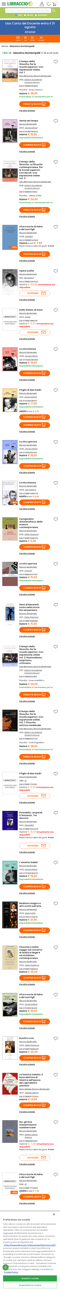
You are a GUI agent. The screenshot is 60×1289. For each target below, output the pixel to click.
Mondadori (29, 277)
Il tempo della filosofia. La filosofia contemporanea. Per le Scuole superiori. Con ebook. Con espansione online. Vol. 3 (31, 170)
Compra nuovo (32, 145)
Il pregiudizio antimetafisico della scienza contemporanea (30, 523)
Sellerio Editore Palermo (31, 1136)
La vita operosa (28, 441)
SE (25, 780)
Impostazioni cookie (30, 1285)
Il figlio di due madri (30, 389)
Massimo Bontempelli (42, 76)
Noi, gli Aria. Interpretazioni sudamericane (27, 1124)
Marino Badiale (25, 1089)
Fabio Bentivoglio (26, 76)
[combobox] (28, 10)
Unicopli (28, 570)
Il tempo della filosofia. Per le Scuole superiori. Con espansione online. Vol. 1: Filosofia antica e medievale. (31, 718)
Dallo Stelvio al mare (31, 309)
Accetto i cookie (30, 1278)
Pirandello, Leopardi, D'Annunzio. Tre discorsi (31, 815)
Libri (20, 15)
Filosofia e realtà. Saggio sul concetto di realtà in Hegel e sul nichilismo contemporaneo (30, 952)
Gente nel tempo (28, 120)
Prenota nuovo (32, 104)
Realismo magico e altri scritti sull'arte (30, 905)
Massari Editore (31, 1092)
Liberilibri (29, 236)
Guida (27, 317)
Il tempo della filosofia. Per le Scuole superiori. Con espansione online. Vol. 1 (31, 67)
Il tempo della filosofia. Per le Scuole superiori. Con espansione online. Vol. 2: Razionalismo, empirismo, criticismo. (31, 655)
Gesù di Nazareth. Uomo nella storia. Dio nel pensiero (29, 607)
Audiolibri (42, 15)
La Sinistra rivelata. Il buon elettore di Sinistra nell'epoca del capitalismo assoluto (31, 1080)
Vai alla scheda (27, 110)
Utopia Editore (31, 127)
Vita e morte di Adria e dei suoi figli (31, 228)
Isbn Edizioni (30, 489)
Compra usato (32, 425)
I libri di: (7, 53)
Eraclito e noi (26, 1038)
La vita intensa (27, 348)
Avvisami (32, 293)
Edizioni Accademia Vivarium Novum (33, 81)
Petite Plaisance (31, 534)
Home (5, 46)
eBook (29, 15)
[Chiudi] (54, 1214)
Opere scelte (26, 270)
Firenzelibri (29, 825)
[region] (30, 1250)
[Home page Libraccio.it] (20, 5)
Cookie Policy (11, 1272)
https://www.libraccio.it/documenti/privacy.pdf (29, 1245)
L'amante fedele (28, 862)
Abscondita (30, 913)
